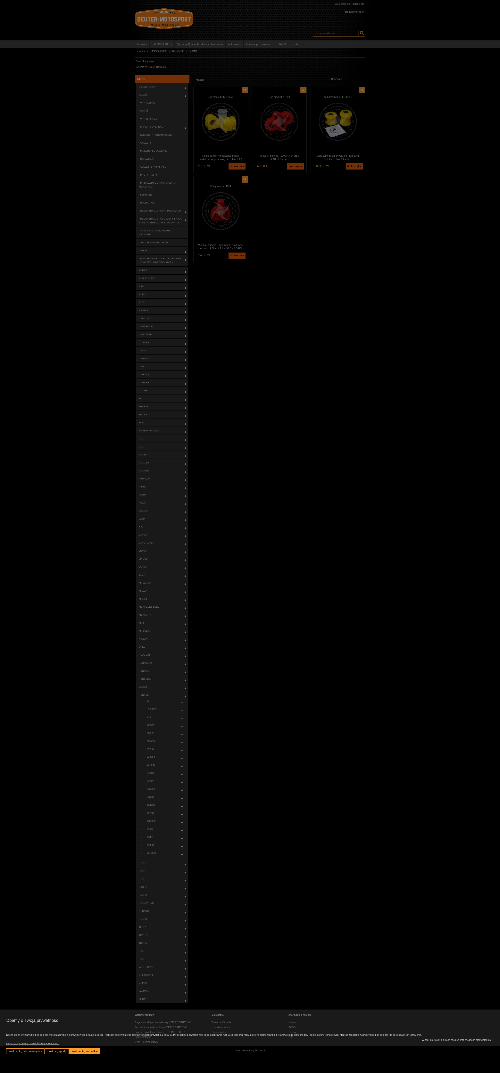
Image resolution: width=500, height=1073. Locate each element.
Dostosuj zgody (57, 1051)
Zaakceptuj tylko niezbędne (25, 1051)
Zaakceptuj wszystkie (85, 1051)
